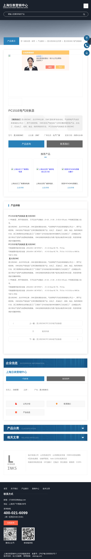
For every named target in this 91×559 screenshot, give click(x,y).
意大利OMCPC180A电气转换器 (48, 339)
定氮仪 (56, 462)
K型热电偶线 (33, 459)
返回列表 (45, 331)
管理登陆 (26, 556)
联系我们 (64, 144)
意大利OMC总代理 (54, 41)
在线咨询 (10, 523)
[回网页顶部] (87, 38)
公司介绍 (26, 404)
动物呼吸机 (44, 459)
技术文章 (46, 489)
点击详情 (20, 188)
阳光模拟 (63, 462)
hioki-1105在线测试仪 (58, 459)
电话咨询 (87, 45)
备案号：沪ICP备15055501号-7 (44, 554)
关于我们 (14, 489)
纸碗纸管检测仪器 (35, 462)
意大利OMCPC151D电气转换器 (49, 323)
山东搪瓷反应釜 (59, 455)
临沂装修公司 (33, 455)
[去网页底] (87, 53)
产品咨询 (26, 144)
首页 (33, 41)
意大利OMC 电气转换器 (73, 41)
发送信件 (65, 379)
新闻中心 (35, 489)
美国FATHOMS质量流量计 (70, 183)
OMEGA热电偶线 (74, 455)
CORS (78, 462)
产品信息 (26, 412)
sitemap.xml (37, 556)
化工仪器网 (17, 556)
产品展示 (11, 41)
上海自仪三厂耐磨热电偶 (20, 183)
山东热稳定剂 (45, 455)
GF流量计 (48, 462)
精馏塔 (71, 462)
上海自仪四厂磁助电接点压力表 (45, 183)
